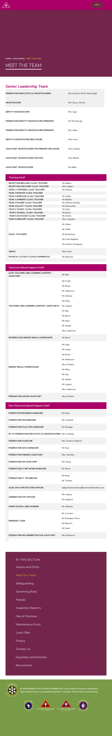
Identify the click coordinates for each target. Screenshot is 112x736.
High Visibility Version (29, 692)
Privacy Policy (77, 692)
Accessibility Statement (51, 692)
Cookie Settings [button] (91, 692)
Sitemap (66, 692)
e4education (92, 688)
